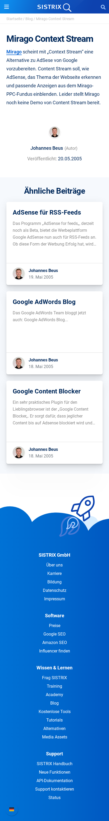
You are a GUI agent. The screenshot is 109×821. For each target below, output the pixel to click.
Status (54, 797)
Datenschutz (54, 590)
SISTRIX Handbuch (54, 763)
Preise (54, 625)
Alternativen (54, 728)
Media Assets (54, 737)
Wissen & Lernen (54, 667)
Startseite (14, 19)
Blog (29, 19)
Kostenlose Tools (55, 711)
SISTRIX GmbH (54, 555)
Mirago (14, 52)
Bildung (54, 581)
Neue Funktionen (54, 772)
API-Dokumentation (55, 780)
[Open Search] (103, 7)
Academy (54, 694)
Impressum (54, 598)
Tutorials (54, 720)
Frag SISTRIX (54, 677)
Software (54, 615)
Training (54, 686)
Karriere (54, 573)
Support (54, 753)
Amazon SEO (54, 642)
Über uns (54, 565)
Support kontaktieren (54, 789)
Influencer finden (54, 651)
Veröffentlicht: (42, 158)
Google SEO (54, 634)
